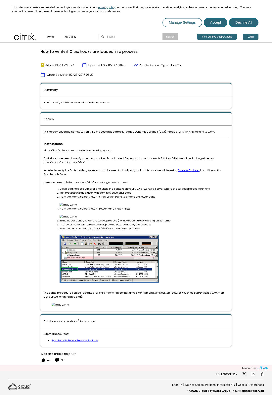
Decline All (243, 22)
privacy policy (106, 7)
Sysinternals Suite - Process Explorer (75, 340)
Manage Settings (182, 22)
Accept (215, 22)
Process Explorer (189, 170)
